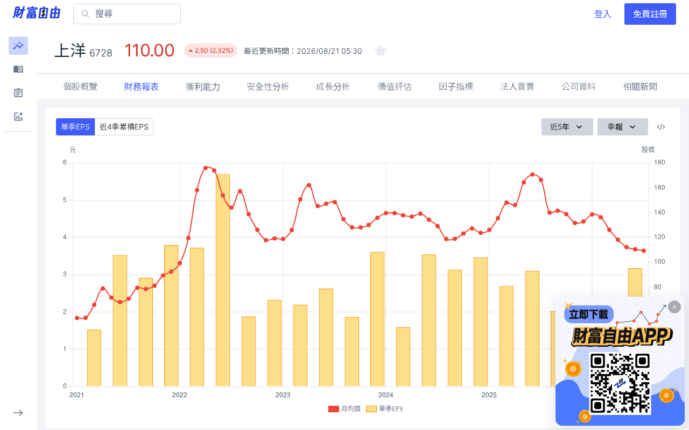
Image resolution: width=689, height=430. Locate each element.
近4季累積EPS (124, 126)
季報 (615, 126)
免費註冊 (650, 14)
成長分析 (333, 86)
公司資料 (578, 86)
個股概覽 (80, 86)
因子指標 (456, 86)
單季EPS (75, 126)
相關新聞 (640, 86)
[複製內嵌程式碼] (661, 126)
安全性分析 (268, 86)
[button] (18, 46)
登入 (602, 14)
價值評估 (394, 86)
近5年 (560, 126)
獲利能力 (203, 86)
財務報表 (141, 86)
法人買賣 (517, 86)
